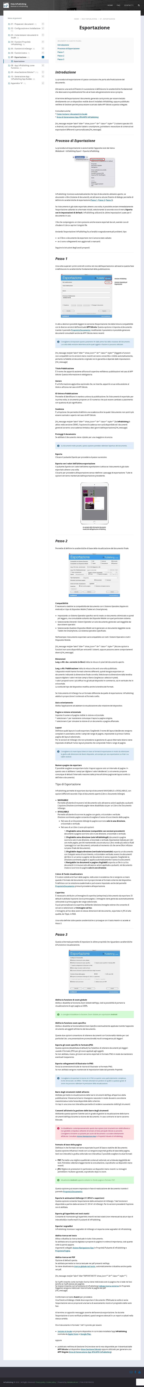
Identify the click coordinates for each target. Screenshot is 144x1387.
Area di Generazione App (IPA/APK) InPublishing (77, 117)
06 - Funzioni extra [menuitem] (19, 53)
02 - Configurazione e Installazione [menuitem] (25, 28)
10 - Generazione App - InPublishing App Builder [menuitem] (21, 77)
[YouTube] (139, 1372)
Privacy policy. (41, 1382)
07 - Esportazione (107, 19)
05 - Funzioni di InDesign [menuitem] (21, 48)
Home (76, 19)
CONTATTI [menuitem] (128, 5)
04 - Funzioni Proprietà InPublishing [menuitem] (20, 43)
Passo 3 (61, 59)
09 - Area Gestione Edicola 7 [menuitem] (22, 72)
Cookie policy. (51, 1382)
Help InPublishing (18, 4)
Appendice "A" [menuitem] (17, 83)
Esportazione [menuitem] (19, 61)
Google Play (85, 1334)
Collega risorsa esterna (108, 1286)
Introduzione (63, 45)
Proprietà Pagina (62, 1251)
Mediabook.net (72, 1382)
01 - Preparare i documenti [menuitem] (22, 24)
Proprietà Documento (80, 330)
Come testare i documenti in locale (72, 114)
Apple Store (73, 1334)
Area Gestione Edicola (90, 1349)
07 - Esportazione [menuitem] (18, 57)
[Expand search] (139, 5)
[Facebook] (135, 1372)
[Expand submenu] (43, 24)
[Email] (131, 1372)
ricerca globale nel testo (84, 1266)
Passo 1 (61, 52)
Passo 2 (61, 55)
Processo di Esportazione (69, 48)
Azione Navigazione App (86, 1136)
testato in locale (65, 1331)
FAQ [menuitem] (118, 5)
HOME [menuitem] (110, 5)
